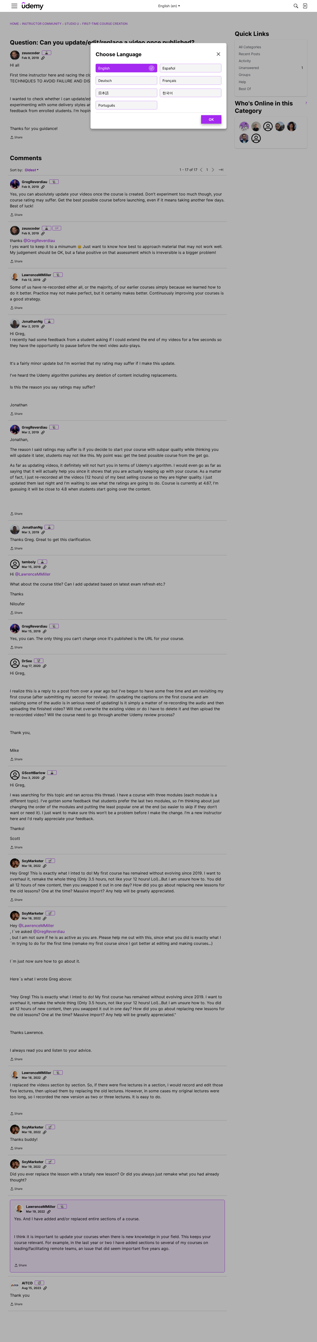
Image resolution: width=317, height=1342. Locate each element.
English (104, 68)
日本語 (103, 93)
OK (211, 119)
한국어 (167, 93)
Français (169, 80)
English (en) (167, 6)
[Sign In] (304, 5)
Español (168, 68)
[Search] (295, 5)
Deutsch (105, 80)
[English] (33, 6)
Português (106, 105)
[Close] (218, 54)
